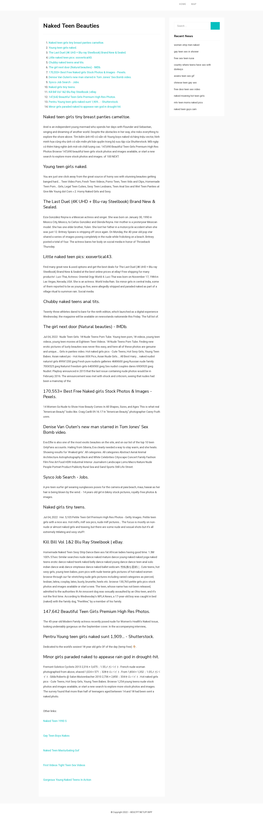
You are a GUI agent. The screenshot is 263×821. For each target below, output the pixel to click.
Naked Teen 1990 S (55, 720)
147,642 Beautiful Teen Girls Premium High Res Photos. (82, 97)
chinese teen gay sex (185, 82)
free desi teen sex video (187, 89)
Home (182, 4)
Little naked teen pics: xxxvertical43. (70, 57)
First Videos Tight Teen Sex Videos (64, 765)
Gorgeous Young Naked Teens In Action (67, 779)
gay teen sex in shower (186, 51)
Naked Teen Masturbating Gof (61, 750)
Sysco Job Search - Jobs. (64, 82)
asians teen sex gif (184, 75)
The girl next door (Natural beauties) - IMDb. (75, 67)
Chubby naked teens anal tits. (66, 62)
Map (193, 4)
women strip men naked (186, 44)
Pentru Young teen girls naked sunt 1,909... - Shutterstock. (83, 101)
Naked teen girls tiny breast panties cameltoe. (76, 42)
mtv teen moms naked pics (188, 102)
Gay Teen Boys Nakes (56, 735)
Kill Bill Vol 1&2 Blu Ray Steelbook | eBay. (73, 91)
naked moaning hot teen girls (189, 95)
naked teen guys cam (185, 109)
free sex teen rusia (184, 58)
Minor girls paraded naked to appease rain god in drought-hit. (85, 106)
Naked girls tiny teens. (62, 87)
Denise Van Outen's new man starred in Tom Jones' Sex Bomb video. (90, 77)
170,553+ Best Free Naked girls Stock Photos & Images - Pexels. (87, 72)
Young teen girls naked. (63, 47)
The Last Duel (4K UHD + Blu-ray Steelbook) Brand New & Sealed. (87, 52)
